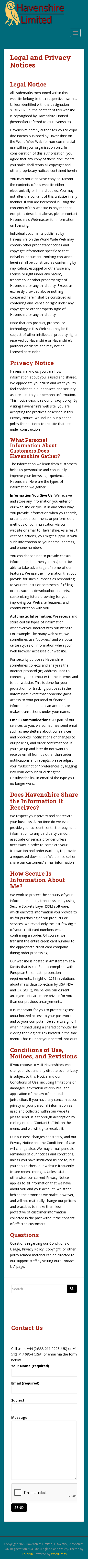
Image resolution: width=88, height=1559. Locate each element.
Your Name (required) (30, 1366)
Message (19, 1417)
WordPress (58, 1554)
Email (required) (25, 1383)
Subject (17, 1400)
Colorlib (27, 1554)
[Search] (72, 1289)
